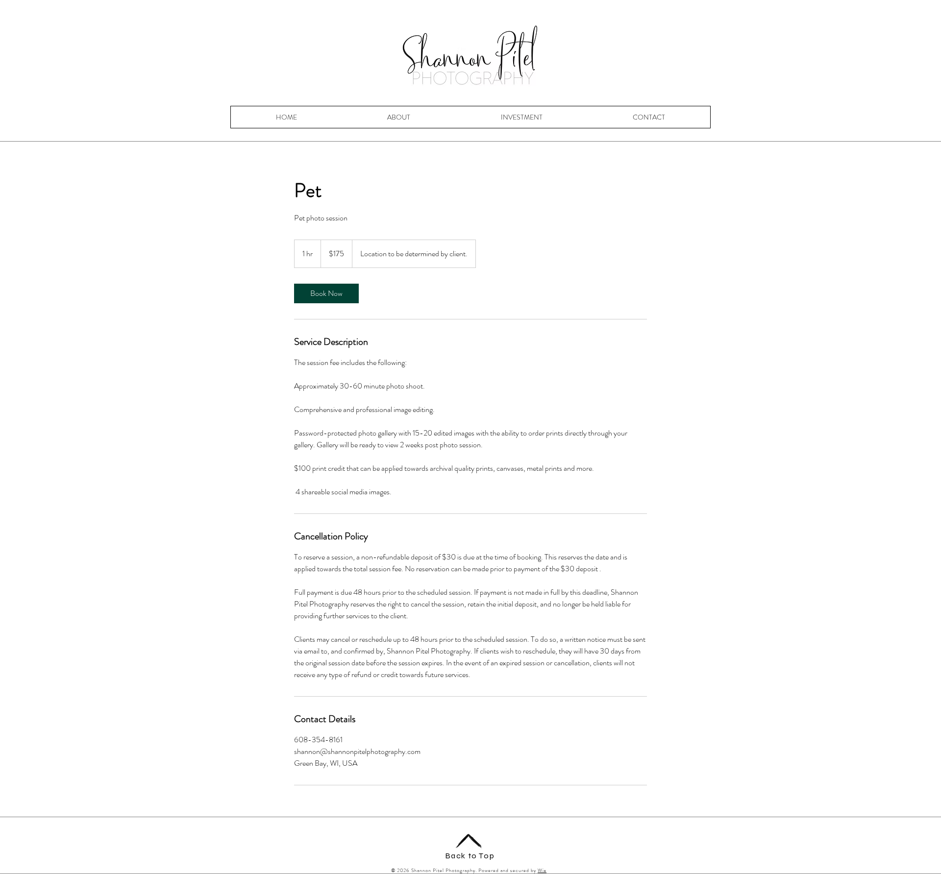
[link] (326, 293)
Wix (542, 870)
